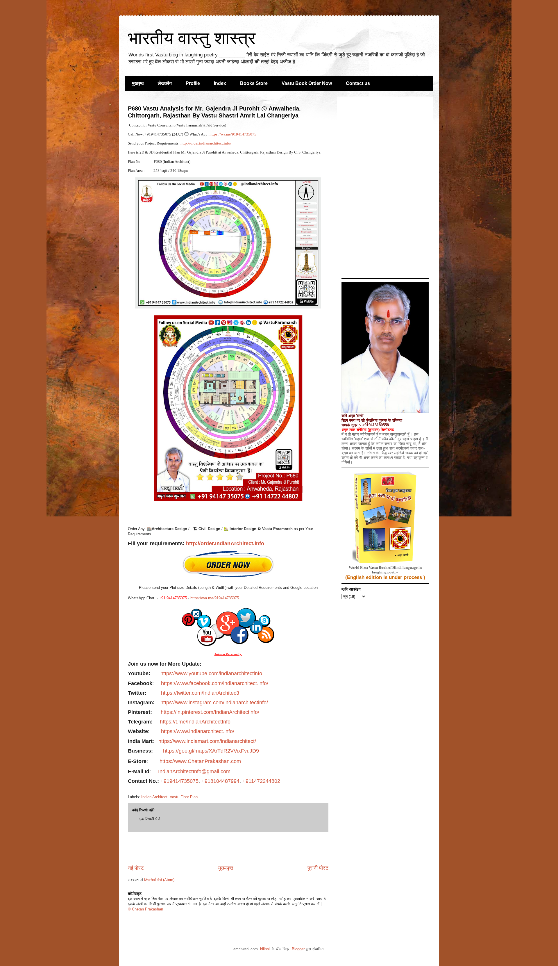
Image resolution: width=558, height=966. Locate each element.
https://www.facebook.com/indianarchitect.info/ (214, 683)
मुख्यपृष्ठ (225, 868)
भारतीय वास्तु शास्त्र (191, 38)
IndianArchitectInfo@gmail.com (194, 771)
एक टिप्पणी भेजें (150, 819)
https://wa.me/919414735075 (233, 134)
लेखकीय (165, 83)
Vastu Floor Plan (184, 797)
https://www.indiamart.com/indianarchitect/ (207, 741)
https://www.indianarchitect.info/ (197, 731)
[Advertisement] (228, 848)
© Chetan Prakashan (145, 909)
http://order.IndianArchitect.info (225, 543)
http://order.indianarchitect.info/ (205, 143)
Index (220, 83)
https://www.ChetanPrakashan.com (201, 761)
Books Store (254, 83)
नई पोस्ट (136, 868)
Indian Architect (154, 797)
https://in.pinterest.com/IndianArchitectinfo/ (210, 712)
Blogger (298, 949)
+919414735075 (179, 781)
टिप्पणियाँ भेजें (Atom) (159, 880)
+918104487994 (220, 781)
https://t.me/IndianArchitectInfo (195, 722)
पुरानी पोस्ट (317, 868)
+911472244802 (261, 781)
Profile (193, 83)
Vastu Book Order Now (307, 83)
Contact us (358, 83)
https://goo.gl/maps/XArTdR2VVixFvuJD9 (211, 751)
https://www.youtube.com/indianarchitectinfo (211, 673)
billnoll (265, 949)
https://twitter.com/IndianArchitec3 (200, 693)
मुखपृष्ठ (138, 83)
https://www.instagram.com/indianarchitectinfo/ (214, 702)
